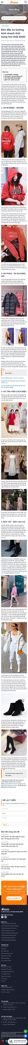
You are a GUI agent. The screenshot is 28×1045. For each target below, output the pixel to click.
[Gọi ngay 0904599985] (25, 1031)
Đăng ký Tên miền (6, 966)
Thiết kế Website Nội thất (8, 937)
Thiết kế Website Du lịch (8, 930)
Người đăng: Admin (8, 40)
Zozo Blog (4, 978)
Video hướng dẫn (6, 976)
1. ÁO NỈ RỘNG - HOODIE (11, 74)
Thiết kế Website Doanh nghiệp (10, 926)
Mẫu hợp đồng (5, 958)
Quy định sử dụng (6, 956)
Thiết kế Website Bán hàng (8, 923)
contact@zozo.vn (11, 1007)
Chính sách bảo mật (6, 953)
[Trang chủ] (2, 26)
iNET (21, 912)
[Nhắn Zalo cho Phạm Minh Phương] (25, 1036)
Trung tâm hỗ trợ (5, 974)
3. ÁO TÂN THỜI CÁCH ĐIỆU (12, 78)
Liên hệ (3, 981)
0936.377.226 (11, 1009)
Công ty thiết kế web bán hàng (12, 783)
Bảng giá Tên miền (6, 969)
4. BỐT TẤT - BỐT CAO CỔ (11, 80)
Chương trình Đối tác (7, 987)
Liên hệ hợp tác (5, 992)
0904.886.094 (11, 1024)
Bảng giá (3, 948)
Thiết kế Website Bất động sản (9, 933)
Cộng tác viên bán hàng (7, 989)
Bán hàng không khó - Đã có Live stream (12, 378)
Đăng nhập (25, 2)
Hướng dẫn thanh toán (7, 971)
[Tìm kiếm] (3, 18)
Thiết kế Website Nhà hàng (8, 935)
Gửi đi (5, 825)
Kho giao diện (5, 951)
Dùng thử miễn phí (14, 898)
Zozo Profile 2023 (6, 960)
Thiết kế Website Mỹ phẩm (8, 940)
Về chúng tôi (4, 946)
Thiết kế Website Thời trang (8, 928)
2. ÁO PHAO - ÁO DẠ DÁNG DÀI (13, 76)
